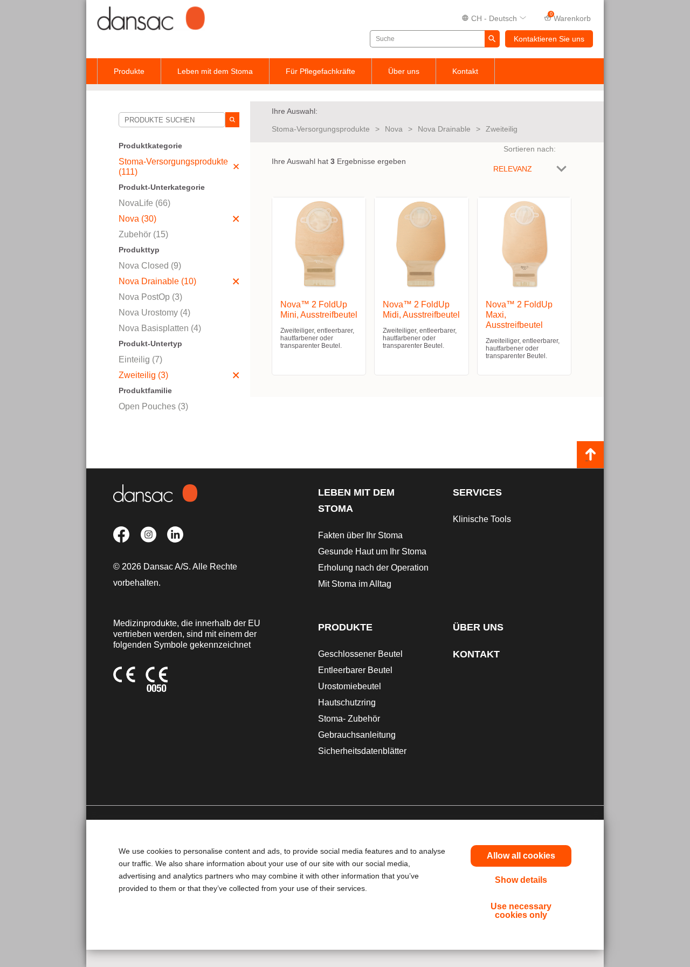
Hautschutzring (347, 702)
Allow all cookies (521, 855)
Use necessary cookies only (521, 911)
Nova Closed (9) (150, 265)
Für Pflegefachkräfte (320, 71)
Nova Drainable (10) (157, 281)
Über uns (403, 71)
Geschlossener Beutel (360, 654)
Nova (394, 129)
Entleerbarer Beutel (355, 670)
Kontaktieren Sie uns (549, 39)
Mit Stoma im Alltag (354, 583)
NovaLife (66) (144, 203)
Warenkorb (570, 17)
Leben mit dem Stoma (215, 71)
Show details (521, 879)
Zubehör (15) (143, 234)
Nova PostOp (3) (150, 296)
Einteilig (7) (140, 359)
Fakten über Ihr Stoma (360, 535)
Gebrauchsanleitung (357, 734)
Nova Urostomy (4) (154, 312)
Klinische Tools (482, 519)
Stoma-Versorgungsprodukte (321, 129)
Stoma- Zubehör (349, 718)
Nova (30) (137, 218)
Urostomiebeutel (349, 686)
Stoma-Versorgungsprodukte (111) (173, 166)
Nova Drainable (444, 129)
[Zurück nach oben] (590, 454)
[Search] (232, 119)
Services (477, 492)
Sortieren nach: (529, 149)
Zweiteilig (502, 129)
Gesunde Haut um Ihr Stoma (372, 551)
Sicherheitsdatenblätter (362, 751)
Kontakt (465, 71)
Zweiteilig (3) (143, 375)
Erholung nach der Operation (373, 567)
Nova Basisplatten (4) (160, 328)
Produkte (129, 71)
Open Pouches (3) (153, 406)
